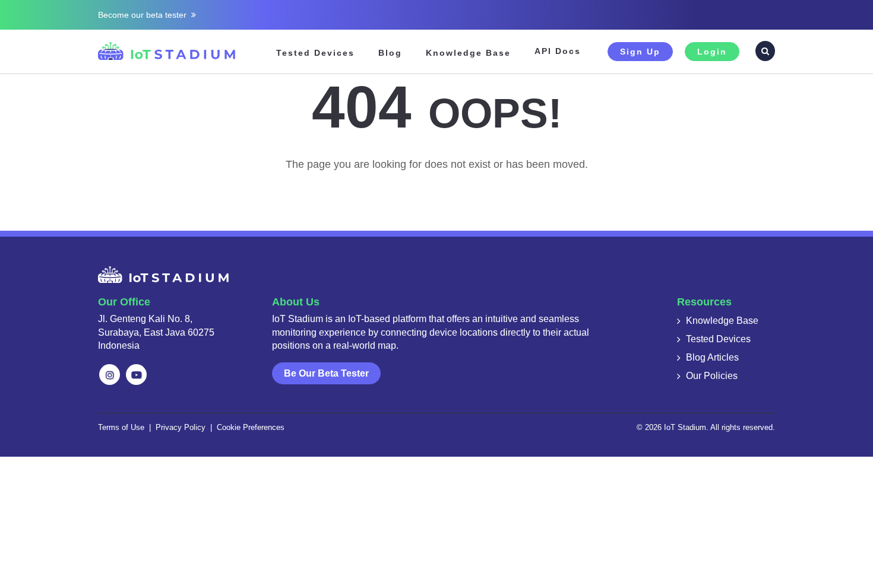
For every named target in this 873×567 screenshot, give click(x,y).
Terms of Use (121, 427)
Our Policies (712, 376)
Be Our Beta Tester (326, 373)
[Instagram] (109, 374)
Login (712, 51)
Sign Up (640, 51)
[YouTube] (136, 374)
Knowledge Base (468, 53)
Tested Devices (315, 53)
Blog (390, 53)
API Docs (557, 51)
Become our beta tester (144, 15)
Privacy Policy (180, 427)
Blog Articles (712, 357)
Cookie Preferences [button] (250, 427)
